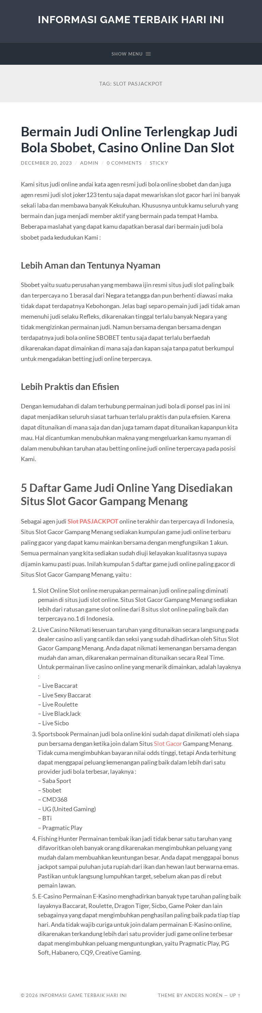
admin (89, 163)
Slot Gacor (168, 743)
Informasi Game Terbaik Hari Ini (131, 20)
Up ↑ (235, 995)
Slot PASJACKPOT (93, 521)
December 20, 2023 (46, 163)
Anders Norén (203, 995)
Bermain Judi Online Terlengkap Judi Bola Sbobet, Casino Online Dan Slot (129, 139)
